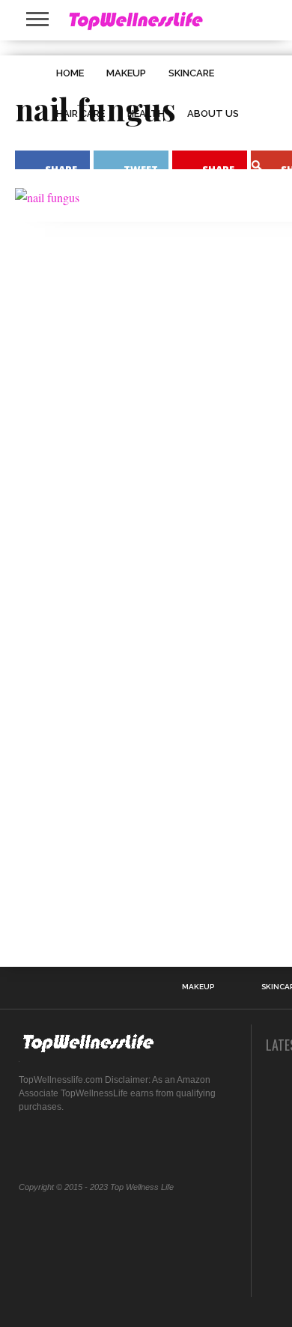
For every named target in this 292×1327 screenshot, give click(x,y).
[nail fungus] (47, 197)
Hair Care (80, 113)
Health (146, 113)
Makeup (126, 73)
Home (70, 73)
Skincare (191, 73)
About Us (213, 113)
